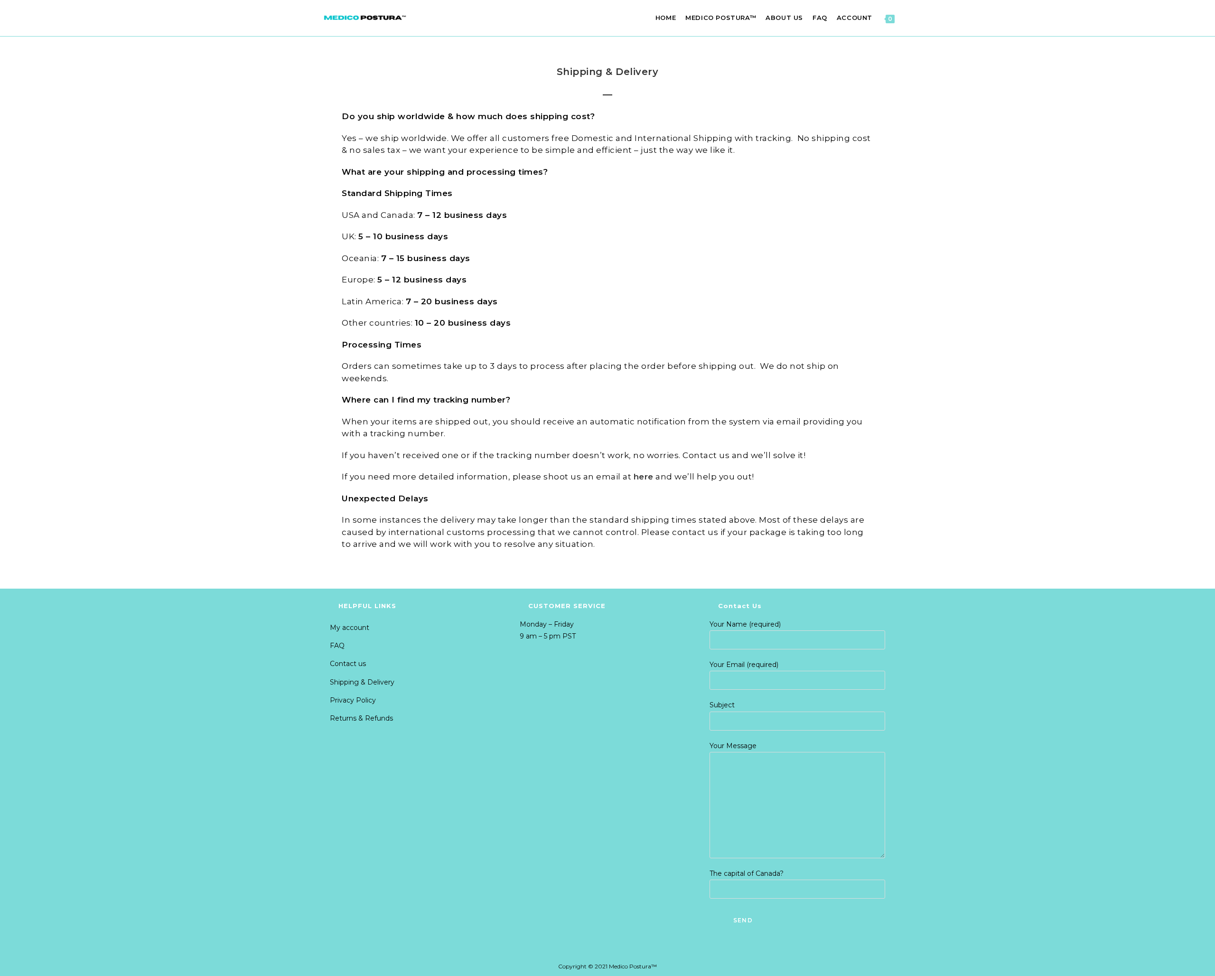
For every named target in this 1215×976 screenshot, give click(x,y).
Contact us (348, 663)
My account (349, 627)
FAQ (337, 645)
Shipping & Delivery (362, 682)
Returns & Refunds (361, 718)
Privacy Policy (353, 700)
